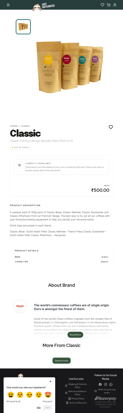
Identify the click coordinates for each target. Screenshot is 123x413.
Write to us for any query (107, 391)
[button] (70, 67)
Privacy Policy (78, 398)
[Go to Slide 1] (23, 26)
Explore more (61, 360)
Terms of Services (78, 402)
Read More (75, 334)
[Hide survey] (50, 381)
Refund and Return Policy (78, 393)
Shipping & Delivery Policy (77, 385)
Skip (39, 407)
